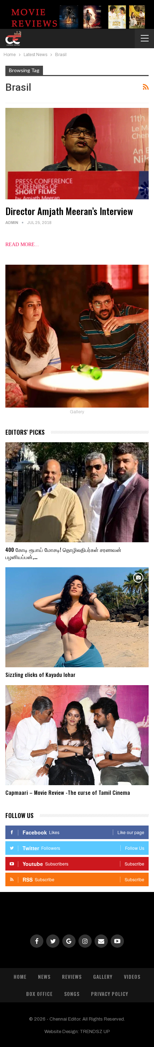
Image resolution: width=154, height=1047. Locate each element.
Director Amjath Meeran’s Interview (69, 211)
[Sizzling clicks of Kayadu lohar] (77, 617)
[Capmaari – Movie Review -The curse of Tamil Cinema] (77, 735)
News (44, 976)
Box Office (39, 993)
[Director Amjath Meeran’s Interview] (77, 153)
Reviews (72, 976)
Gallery (102, 976)
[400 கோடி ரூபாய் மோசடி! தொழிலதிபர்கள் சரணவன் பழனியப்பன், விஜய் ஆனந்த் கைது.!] (77, 492)
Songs (72, 993)
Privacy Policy (109, 993)
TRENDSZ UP (95, 1031)
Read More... (22, 244)
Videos (132, 976)
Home (20, 976)
